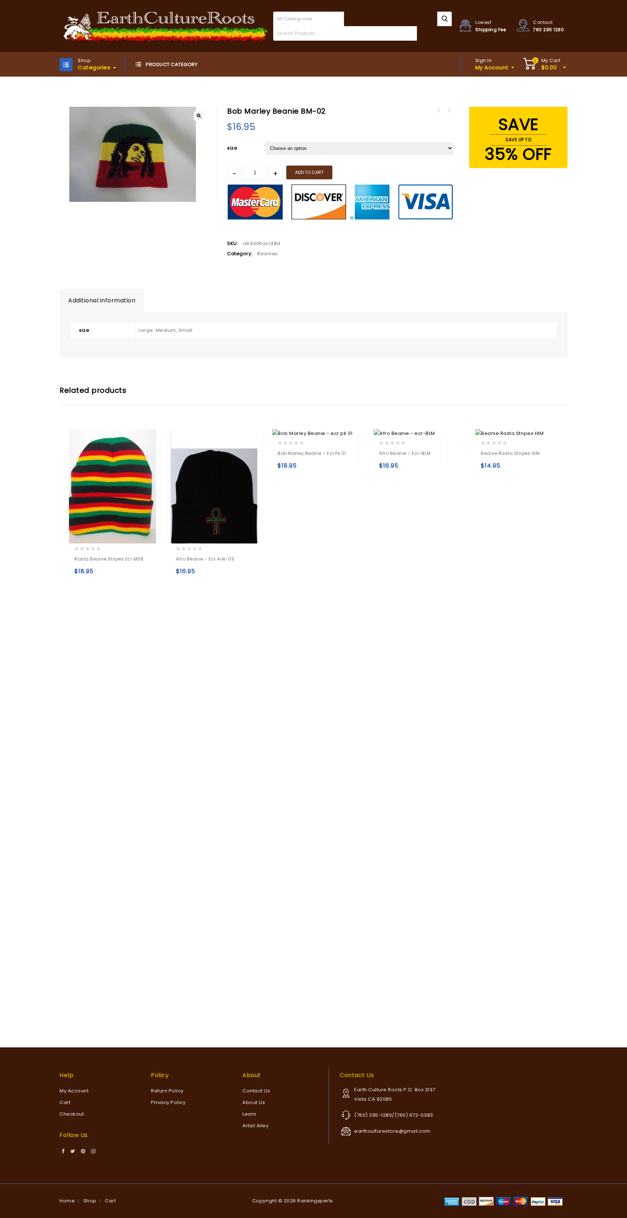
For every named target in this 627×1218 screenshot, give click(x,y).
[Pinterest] (83, 1151)
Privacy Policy (168, 1102)
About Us (253, 1102)
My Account (74, 1090)
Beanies (267, 253)
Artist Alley (255, 1125)
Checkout (72, 1114)
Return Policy (167, 1090)
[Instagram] (93, 1151)
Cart (65, 1102)
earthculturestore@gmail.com (392, 1131)
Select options (81, 574)
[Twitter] (73, 1151)
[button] (198, 116)
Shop (90, 1200)
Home (67, 1200)
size (232, 147)
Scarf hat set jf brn (448, 111)
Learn (249, 1114)
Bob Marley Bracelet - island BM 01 (439, 111)
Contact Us (256, 1090)
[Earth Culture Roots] (166, 25)
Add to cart (309, 172)
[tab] (102, 300)
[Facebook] (63, 1151)
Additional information (101, 300)
